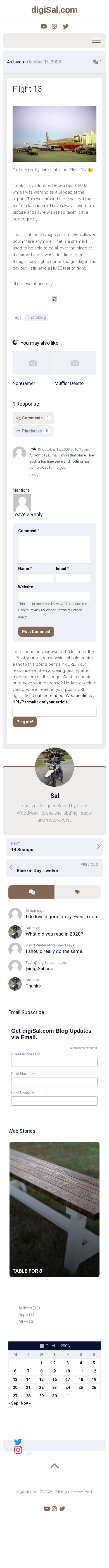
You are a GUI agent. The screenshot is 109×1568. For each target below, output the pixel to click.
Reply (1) (26, 1314)
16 (54, 1379)
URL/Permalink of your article (40, 702)
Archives (15, 62)
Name (25, 568)
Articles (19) (29, 1308)
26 (94, 1387)
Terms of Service (69, 610)
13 (15, 1379)
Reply (33, 475)
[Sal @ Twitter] (18, 1441)
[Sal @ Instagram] (18, 1449)
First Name (22, 1073)
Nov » (26, 1403)
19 (94, 1379)
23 (54, 1387)
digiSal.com (54, 9)
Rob (32, 449)
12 (94, 1371)
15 (41, 1379)
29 (41, 1396)
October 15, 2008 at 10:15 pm (65, 449)
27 (15, 1396)
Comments (35, 418)
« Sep (13, 1403)
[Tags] (77, 892)
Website (25, 587)
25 (81, 1387)
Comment (28, 531)
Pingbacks (35, 431)
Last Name (22, 1093)
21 (28, 1387)
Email (62, 568)
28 (28, 1396)
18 (81, 1379)
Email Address (25, 1054)
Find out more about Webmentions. (59, 695)
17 (67, 1379)
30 (54, 1396)
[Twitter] (65, 26)
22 (41, 1387)
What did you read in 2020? (54, 934)
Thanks (33, 986)
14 (28, 1379)
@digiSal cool (40, 968)
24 (67, 1387)
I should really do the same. (54, 951)
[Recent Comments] (31, 892)
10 (67, 1371)
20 (15, 1387)
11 (81, 1371)
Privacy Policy (40, 610)
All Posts (26, 1321)
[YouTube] (43, 26)
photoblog (36, 317)
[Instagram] (54, 26)
